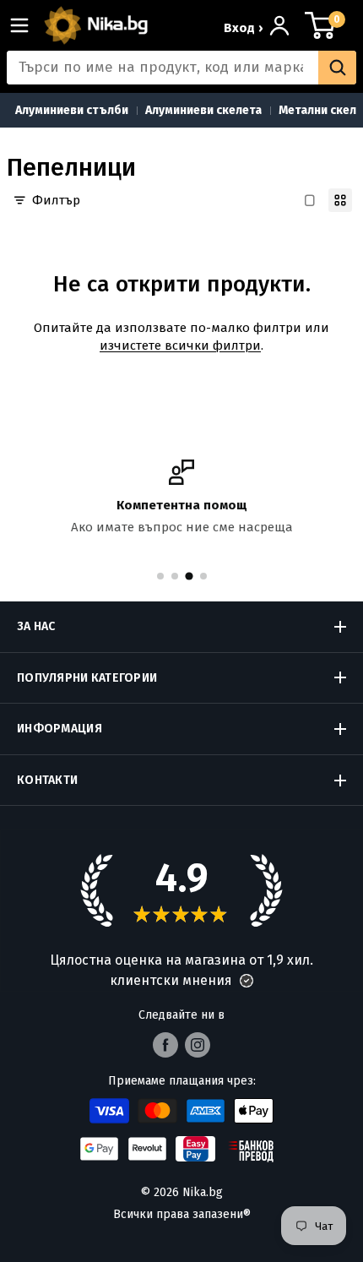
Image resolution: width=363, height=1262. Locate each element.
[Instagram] (197, 1045)
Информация (59, 728)
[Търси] (337, 67)
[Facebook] (165, 1045)
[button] (246, 980)
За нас (36, 626)
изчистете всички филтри (180, 345)
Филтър (56, 200)
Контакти (47, 780)
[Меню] (26, 25)
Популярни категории (87, 678)
